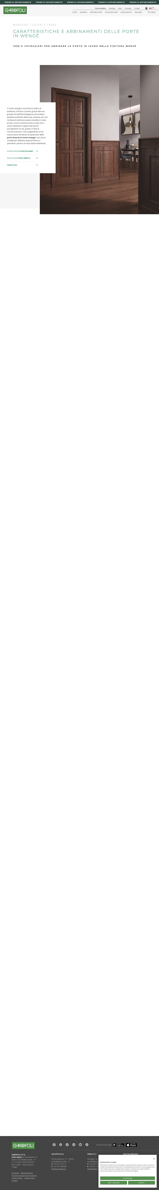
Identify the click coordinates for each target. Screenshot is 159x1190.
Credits (14, 1180)
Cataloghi (112, 8)
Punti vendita (100, 8)
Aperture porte (96, 12)
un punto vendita (116, 1100)
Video (120, 8)
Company (128, 8)
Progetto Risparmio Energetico (24, 1175)
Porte (75, 12)
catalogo (116, 1107)
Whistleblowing (27, 1173)
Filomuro (83, 12)
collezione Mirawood (88, 401)
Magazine (138, 12)
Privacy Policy (17, 1178)
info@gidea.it (92, 1169)
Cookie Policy (29, 1178)
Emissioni (15, 1173)
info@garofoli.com (58, 1169)
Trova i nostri (18, 158)
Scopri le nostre (20, 151)
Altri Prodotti (126, 12)
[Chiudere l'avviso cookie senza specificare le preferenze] (154, 1159)
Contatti (137, 8)
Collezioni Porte (111, 12)
